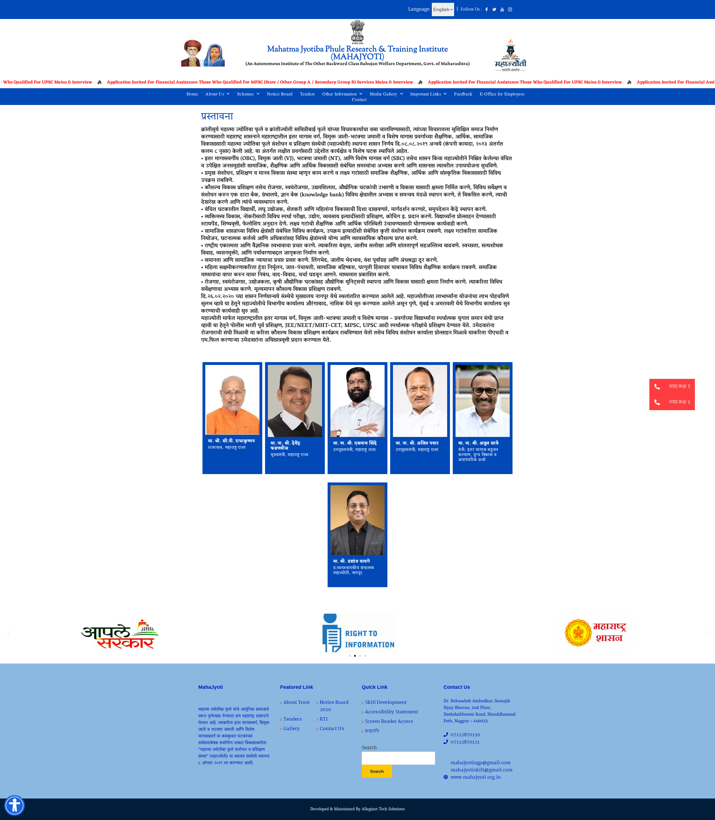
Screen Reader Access (389, 721)
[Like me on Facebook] (486, 9)
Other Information (339, 94)
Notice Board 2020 (334, 706)
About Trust (296, 702)
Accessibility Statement (391, 712)
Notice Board (280, 94)
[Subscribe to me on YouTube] (502, 9)
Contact (359, 99)
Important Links (425, 94)
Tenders (307, 94)
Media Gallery (383, 94)
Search (369, 748)
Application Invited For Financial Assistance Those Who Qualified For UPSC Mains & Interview (503, 82)
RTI (324, 719)
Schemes (245, 94)
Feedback (463, 94)
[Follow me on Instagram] (510, 9)
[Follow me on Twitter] (494, 9)
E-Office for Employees (502, 94)
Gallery (291, 729)
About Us (214, 94)
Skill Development (386, 702)
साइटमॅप (372, 731)
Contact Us (332, 729)
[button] (8, 633)
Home (192, 94)
